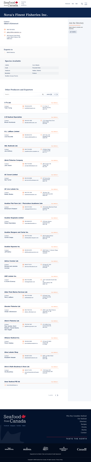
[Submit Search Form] (42, 94)
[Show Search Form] (82, 3)
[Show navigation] (86, 3)
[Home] (15, 3)
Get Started (73, 31)
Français (67, 3)
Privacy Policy (59, 459)
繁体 (77, 3)
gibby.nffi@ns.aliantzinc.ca (14, 32)
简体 (73, 3)
